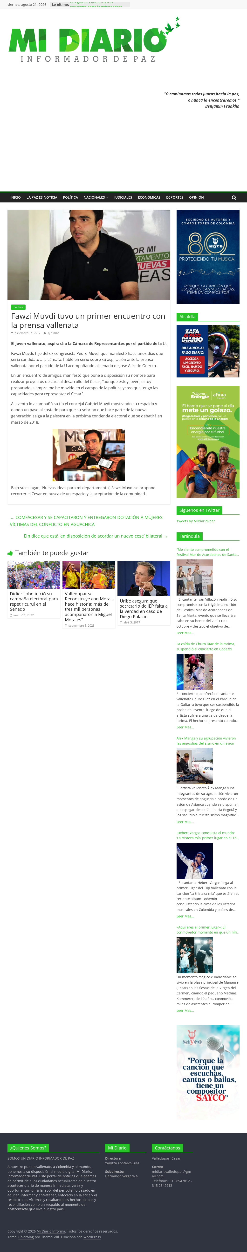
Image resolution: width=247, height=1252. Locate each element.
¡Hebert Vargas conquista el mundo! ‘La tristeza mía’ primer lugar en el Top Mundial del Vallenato (208, 835)
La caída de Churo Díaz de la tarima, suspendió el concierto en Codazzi (206, 646)
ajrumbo (53, 333)
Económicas (149, 197)
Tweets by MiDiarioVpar (196, 521)
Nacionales (94, 197)
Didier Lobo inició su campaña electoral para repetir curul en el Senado (34, 601)
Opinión (196, 197)
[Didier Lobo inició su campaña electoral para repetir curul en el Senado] (34, 563)
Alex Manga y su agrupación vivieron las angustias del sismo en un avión (206, 741)
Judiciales (123, 197)
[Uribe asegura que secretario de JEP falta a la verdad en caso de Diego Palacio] (144, 563)
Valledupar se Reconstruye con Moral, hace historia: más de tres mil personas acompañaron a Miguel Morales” (89, 607)
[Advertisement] (123, 155)
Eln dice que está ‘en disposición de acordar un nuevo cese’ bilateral (96, 536)
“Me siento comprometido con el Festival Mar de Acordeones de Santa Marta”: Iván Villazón (206, 552)
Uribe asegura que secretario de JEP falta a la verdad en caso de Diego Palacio (144, 608)
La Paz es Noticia (42, 197)
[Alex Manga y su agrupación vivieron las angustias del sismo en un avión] (195, 766)
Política (70, 197)
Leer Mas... (185, 632)
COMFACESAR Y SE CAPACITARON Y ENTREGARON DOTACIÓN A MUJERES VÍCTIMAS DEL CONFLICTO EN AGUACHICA (86, 520)
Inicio (15, 197)
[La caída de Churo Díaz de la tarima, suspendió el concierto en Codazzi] (195, 672)
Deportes (174, 197)
